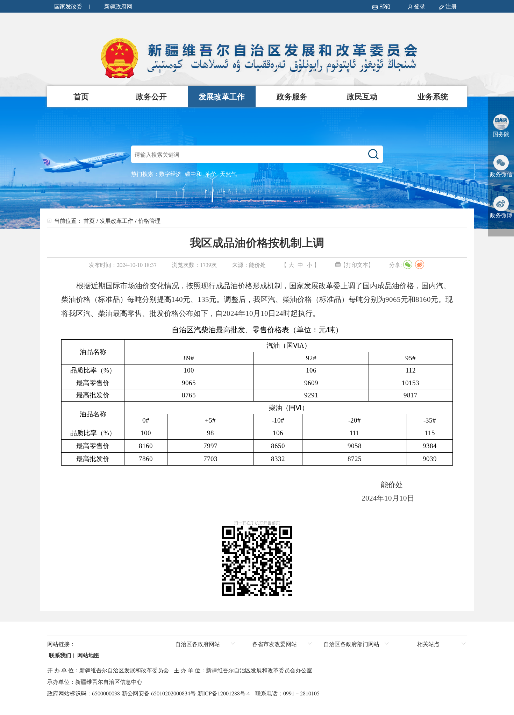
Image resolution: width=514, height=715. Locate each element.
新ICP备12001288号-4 (223, 693)
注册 (452, 6)
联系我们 (59, 655)
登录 (419, 6)
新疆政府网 (118, 6)
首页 (81, 96)
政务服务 (292, 96)
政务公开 (151, 96)
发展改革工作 (222, 96)
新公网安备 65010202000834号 (158, 693)
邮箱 (385, 6)
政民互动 (362, 96)
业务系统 (432, 96)
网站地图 (88, 655)
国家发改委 (68, 6)
